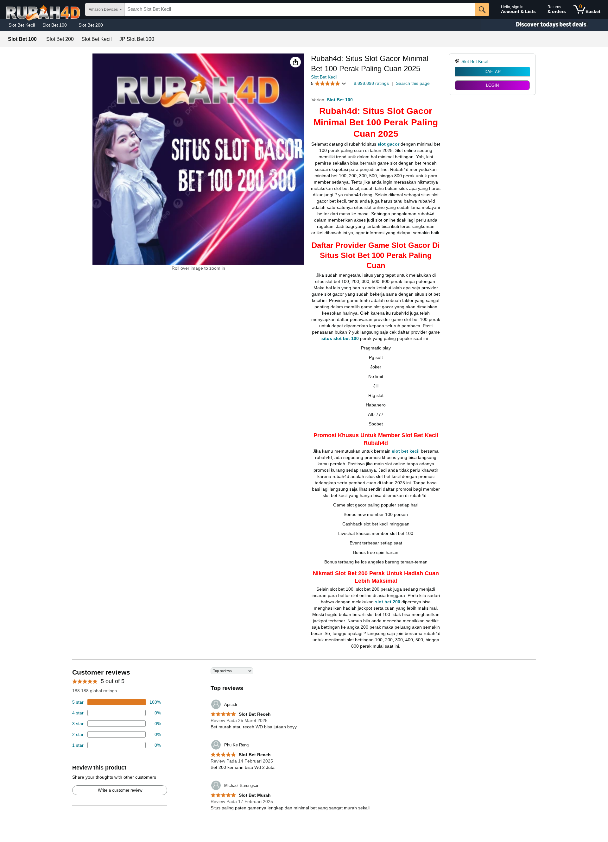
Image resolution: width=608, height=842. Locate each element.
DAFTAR (492, 71)
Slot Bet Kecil (22, 25)
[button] (295, 62)
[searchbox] (300, 9)
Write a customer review (120, 790)
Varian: (319, 99)
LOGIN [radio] (492, 85)
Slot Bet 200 (91, 25)
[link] (458, 61)
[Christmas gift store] (544, 25)
